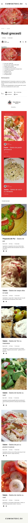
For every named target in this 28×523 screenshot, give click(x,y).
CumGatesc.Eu (14, 4)
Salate (8, 28)
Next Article (7, 156)
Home (2, 28)
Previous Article (9, 114)
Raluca (5, 41)
